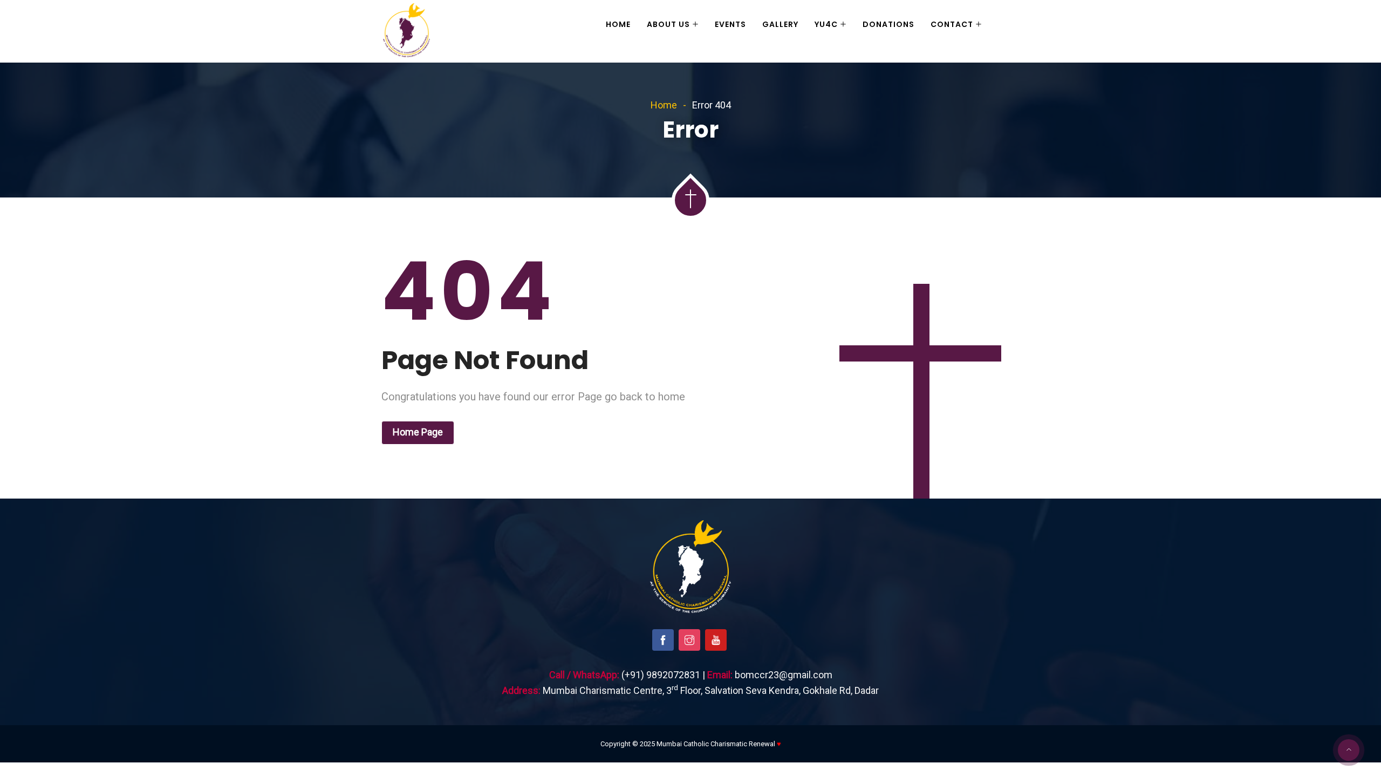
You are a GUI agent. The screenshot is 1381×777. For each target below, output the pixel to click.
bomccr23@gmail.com (783, 674)
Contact (952, 24)
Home (618, 24)
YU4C (826, 24)
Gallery (780, 24)
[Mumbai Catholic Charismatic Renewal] (406, 31)
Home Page (418, 432)
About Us (668, 24)
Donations (888, 24)
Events (730, 24)
